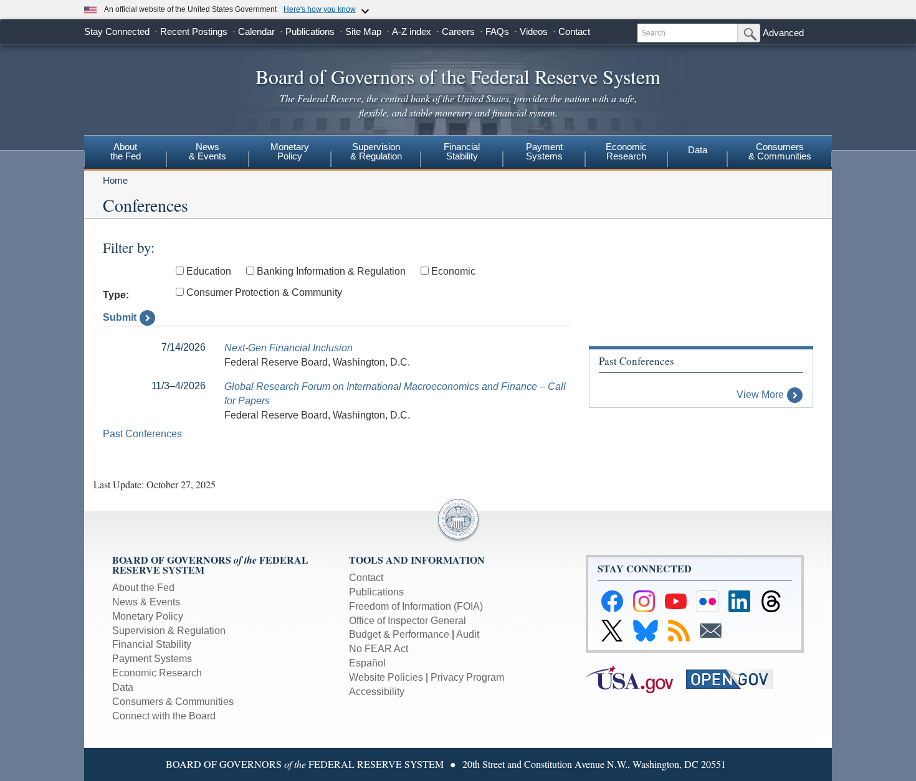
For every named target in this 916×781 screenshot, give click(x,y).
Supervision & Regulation (169, 630)
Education (208, 271)
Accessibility (376, 691)
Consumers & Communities (779, 151)
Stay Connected (117, 31)
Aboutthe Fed (125, 151)
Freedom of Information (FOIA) (416, 606)
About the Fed (143, 587)
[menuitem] (125, 153)
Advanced (783, 32)
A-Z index (411, 31)
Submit (119, 317)
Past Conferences (142, 433)
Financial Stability (151, 644)
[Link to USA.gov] (636, 678)
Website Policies (386, 677)
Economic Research (157, 673)
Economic (453, 271)
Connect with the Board (164, 716)
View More (760, 394)
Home (115, 180)
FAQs (497, 31)
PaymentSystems (544, 151)
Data (697, 149)
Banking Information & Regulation (331, 271)
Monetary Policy (147, 616)
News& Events (207, 151)
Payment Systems (152, 658)
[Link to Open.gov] (735, 678)
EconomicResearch (626, 151)
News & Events (146, 602)
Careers (458, 31)
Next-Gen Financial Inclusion (288, 348)
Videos (534, 31)
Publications (310, 31)
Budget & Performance (399, 634)
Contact (574, 31)
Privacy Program (467, 677)
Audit (467, 634)
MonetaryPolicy (289, 151)
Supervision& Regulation (376, 151)
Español (367, 663)
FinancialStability (462, 151)
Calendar (256, 31)
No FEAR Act (378, 648)
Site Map (363, 31)
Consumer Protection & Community (264, 292)
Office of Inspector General (407, 620)
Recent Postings (193, 31)
